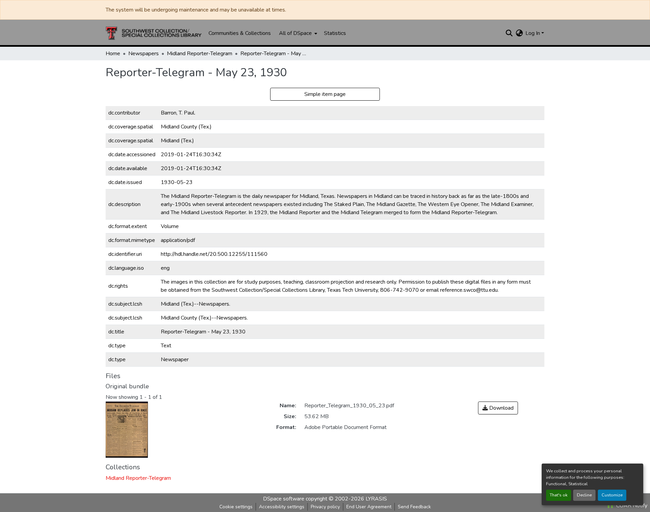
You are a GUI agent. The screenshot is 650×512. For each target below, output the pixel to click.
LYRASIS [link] (376, 499)
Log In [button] (533, 33)
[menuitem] (297, 33)
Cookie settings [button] (236, 507)
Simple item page (325, 94)
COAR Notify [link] (631, 505)
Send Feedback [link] (414, 507)
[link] (498, 408)
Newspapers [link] (143, 53)
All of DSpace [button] (295, 33)
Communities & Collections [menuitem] (240, 33)
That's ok (558, 495)
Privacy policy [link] (325, 507)
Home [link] (113, 53)
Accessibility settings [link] (281, 507)
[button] (154, 33)
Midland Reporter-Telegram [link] (199, 53)
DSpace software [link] (283, 499)
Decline (584, 495)
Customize (612, 495)
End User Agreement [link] (368, 507)
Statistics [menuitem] (335, 33)
